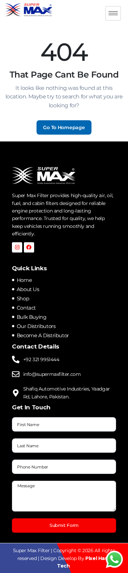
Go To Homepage (64, 127)
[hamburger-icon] (113, 13)
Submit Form (64, 525)
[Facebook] (29, 247)
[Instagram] (17, 247)
